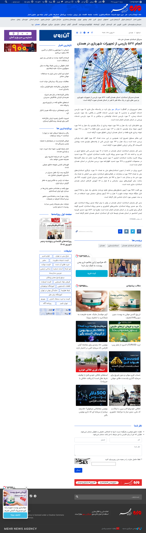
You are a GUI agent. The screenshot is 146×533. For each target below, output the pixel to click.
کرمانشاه (96, 24)
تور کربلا (68, 268)
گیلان (69, 24)
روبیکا (51, 2)
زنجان (18, 19)
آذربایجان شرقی (126, 19)
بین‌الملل (63, 14)
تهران (79, 19)
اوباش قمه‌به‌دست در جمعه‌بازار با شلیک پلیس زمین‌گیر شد (54, 142)
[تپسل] (76, 256)
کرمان (103, 24)
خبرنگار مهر (115, 109)
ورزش (75, 14)
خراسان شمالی (34, 19)
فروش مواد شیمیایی (62, 281)
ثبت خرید (91, 273)
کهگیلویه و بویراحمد (85, 24)
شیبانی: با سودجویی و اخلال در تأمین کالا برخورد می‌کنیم (55, 51)
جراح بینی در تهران (62, 256)
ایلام (90, 19)
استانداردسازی (113, 245)
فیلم (45, 14)
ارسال (78, 470)
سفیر (44, 260)
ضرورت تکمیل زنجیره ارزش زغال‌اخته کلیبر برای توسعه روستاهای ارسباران (55, 120)
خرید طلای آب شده (62, 264)
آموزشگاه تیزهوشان (47, 286)
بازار (80, 14)
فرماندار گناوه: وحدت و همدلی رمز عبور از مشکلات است (54, 59)
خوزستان (25, 19)
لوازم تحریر (46, 256)
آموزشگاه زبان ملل (55, 294)
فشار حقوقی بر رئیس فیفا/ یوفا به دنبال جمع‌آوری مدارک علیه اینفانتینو (54, 67)
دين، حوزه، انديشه (117, 14)
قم (114, 24)
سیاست (69, 14)
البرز (94, 19)
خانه (139, 14)
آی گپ (83, 2)
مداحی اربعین (45, 268)
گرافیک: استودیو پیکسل (109, 528)
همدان (37, 24)
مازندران (56, 24)
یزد (33, 24)
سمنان (13, 19)
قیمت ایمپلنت (46, 281)
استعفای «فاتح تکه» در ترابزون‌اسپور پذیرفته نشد (56, 104)
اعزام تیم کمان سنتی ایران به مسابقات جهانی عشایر (55, 75)
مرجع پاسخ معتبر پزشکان (55, 277)
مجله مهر (40, 14)
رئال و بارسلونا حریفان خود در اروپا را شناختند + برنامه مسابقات (56, 134)
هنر (126, 14)
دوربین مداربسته (55, 273)
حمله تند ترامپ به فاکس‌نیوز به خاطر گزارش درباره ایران (55, 182)
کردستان (109, 24)
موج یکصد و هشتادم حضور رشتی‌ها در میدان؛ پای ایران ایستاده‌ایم (54, 190)
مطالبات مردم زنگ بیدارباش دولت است (54, 81)
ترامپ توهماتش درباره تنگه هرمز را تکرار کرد (54, 112)
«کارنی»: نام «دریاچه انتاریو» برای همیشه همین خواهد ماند (57, 158)
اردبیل (100, 19)
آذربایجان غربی (115, 19)
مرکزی (50, 24)
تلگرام (100, 2)
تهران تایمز (64, 303)
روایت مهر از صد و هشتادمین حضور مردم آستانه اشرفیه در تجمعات (55, 197)
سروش (92, 2)
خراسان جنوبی (56, 19)
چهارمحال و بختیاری (69, 19)
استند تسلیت (58, 268)
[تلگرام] (35, 496)
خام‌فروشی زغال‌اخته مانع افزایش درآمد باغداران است (54, 88)
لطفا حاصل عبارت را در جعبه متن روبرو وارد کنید (123, 459)
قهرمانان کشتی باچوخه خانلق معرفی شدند (56, 166)
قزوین (119, 24)
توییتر (58, 2)
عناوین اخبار (137, 19)
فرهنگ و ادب (132, 14)
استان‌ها (56, 14)
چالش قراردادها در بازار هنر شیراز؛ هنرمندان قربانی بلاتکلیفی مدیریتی (56, 96)
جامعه (90, 14)
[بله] (31, 496)
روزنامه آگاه (47, 303)
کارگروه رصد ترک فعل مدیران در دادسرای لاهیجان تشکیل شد (57, 174)
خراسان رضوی (45, 19)
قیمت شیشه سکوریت (61, 260)
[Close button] (26, 487)
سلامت (95, 14)
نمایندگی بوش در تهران (49, 290)
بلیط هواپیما (65, 290)
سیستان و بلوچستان (134, 24)
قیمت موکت (45, 264)
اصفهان (105, 19)
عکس (50, 14)
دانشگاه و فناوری (104, 14)
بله (76, 2)
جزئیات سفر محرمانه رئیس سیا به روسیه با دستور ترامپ (56, 205)
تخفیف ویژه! (15, 515)
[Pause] (111, 274)
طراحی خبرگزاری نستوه (129, 528)
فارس (124, 24)
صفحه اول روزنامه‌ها (61, 214)
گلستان (74, 24)
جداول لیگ (27, 2)
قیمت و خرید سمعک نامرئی (59, 299)
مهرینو (43, 299)
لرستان (63, 24)
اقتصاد (84, 14)
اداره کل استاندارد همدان (131, 245)
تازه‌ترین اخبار (65, 45)
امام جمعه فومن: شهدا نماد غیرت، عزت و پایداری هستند (54, 150)
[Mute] (115, 274)
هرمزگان (44, 24)
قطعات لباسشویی (64, 286)
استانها (138, 33)
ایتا (43, 2)
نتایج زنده (38, 2)
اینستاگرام (68, 2)
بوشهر (85, 19)
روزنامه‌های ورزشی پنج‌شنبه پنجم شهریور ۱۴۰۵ (57, 243)
